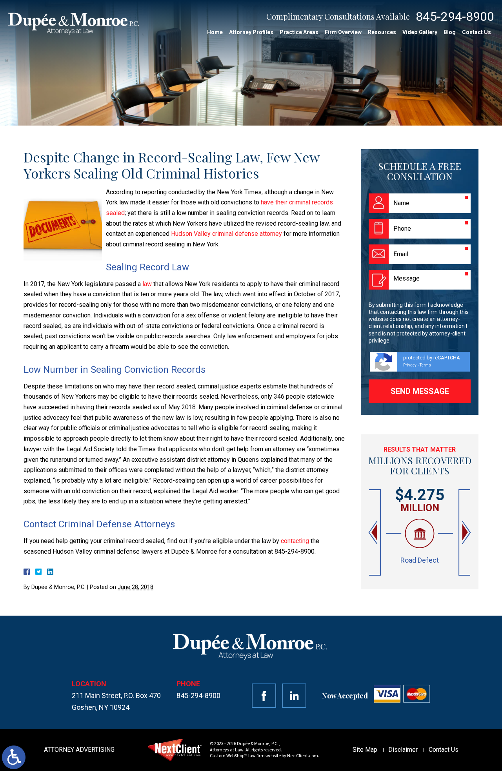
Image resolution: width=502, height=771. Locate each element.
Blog (450, 32)
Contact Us (476, 32)
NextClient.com (302, 756)
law (147, 284)
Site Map (365, 749)
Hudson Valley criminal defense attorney (226, 233)
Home (215, 32)
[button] (374, 532)
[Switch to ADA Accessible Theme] (13, 757)
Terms (425, 365)
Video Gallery (419, 32)
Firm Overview (343, 32)
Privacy (410, 365)
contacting (295, 541)
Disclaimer (403, 749)
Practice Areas (299, 32)
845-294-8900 (455, 16)
